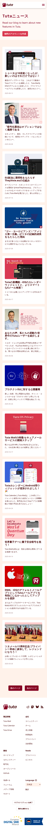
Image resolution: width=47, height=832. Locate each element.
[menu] (43, 5)
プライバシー (30, 739)
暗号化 (6, 764)
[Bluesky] (37, 707)
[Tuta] (7, 5)
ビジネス (28, 760)
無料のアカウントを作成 (15, 33)
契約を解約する (23, 809)
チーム (28, 725)
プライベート (30, 755)
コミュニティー (31, 721)
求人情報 (28, 730)
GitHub (6, 773)
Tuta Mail (7, 721)
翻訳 (27, 789)
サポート (6, 794)
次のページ (32, 688)
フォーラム (7, 785)
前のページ (15, 688)
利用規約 (28, 734)
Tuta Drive (7, 730)
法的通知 (28, 743)
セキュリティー (9, 760)
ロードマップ (8, 755)
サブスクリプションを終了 (23, 802)
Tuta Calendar (9, 725)
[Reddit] (27, 707)
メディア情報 (8, 789)
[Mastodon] (32, 707)
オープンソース (9, 768)
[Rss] (42, 707)
